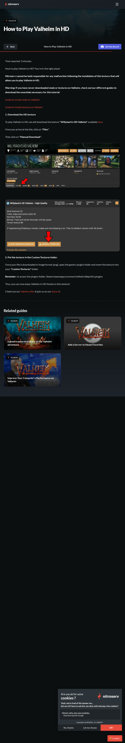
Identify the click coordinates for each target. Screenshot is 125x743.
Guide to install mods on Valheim (22, 99)
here (100, 121)
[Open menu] (117, 4)
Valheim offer (27, 291)
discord (55, 291)
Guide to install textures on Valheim (24, 107)
